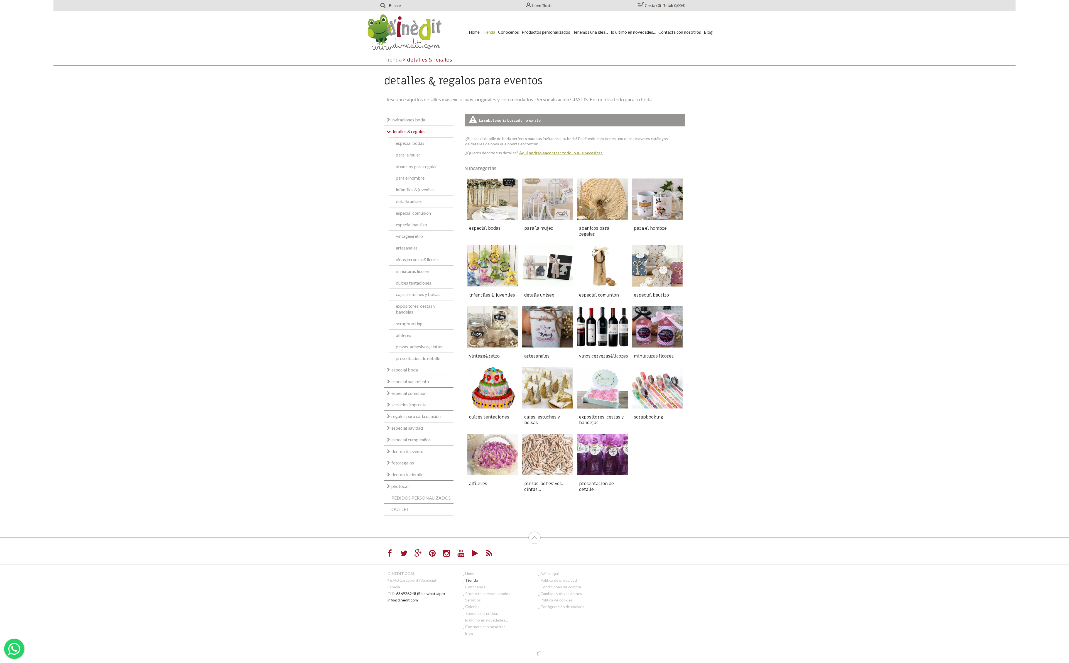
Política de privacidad (558, 580)
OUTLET (400, 509)
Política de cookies (556, 600)
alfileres (403, 335)
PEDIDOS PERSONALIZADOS (421, 497)
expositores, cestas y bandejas (415, 308)
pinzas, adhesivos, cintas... (420, 346)
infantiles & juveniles (415, 189)
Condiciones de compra (560, 586)
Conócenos (508, 32)
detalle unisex (409, 201)
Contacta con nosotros (679, 32)
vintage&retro (409, 236)
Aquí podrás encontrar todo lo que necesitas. (561, 152)
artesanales (407, 247)
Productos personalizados (546, 32)
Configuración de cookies (562, 606)
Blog (708, 32)
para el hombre (410, 177)
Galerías (472, 606)
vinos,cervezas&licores (418, 259)
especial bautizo (411, 224)
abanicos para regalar (416, 166)
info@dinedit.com (403, 600)
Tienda (488, 32)
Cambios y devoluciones (561, 593)
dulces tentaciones (413, 282)
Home (474, 32)
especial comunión (413, 213)
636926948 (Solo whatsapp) (420, 593)
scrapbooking (409, 323)
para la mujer (408, 154)
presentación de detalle (418, 358)
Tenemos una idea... (590, 32)
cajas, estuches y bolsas (418, 294)
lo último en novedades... (633, 32)
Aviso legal (549, 573)
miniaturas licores (413, 271)
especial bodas (410, 143)
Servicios (473, 600)
